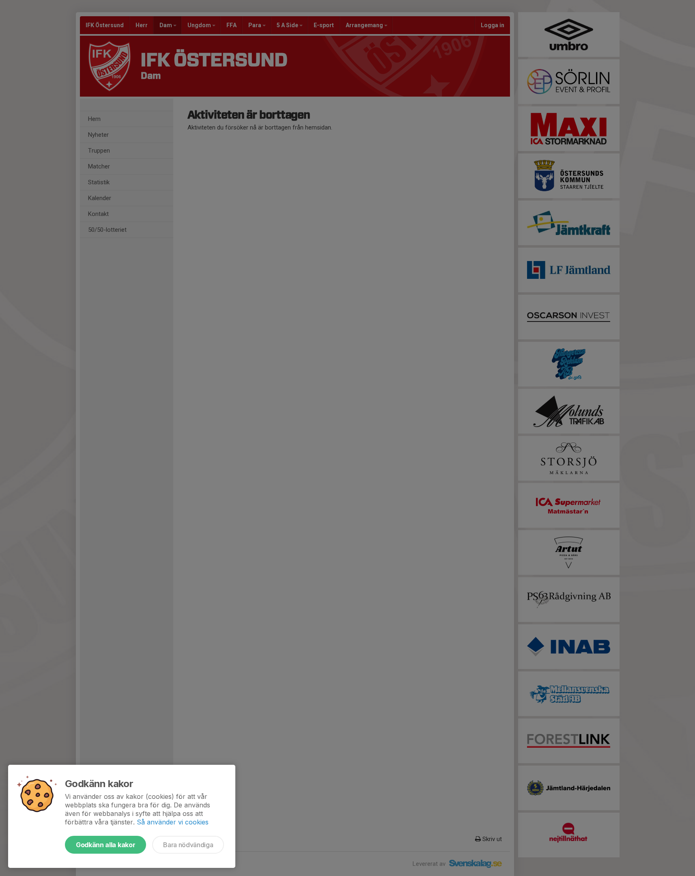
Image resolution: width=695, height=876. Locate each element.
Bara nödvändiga (188, 845)
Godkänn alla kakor (105, 845)
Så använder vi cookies (173, 822)
